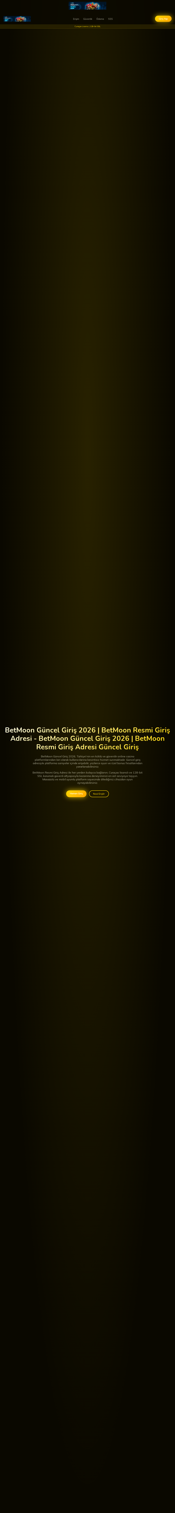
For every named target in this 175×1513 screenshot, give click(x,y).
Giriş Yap (163, 18)
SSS (110, 19)
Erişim (76, 19)
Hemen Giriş (76, 793)
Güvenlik (87, 19)
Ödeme (100, 19)
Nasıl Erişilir (99, 793)
